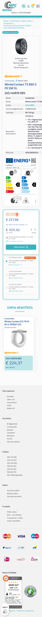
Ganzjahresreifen (14, 496)
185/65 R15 (11, 472)
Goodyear (11, 433)
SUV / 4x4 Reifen (14, 515)
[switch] (5, 612)
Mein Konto (28, 6)
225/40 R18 (12, 463)
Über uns (11, 399)
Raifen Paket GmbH (16, 291)
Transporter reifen (15, 518)
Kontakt (10, 396)
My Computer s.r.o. (16, 264)
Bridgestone (12, 424)
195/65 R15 (11, 466)
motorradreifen (13, 521)
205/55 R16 (12, 457)
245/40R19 (29, 105)
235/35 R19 (11, 469)
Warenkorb (19, 247)
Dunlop (10, 430)
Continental (12, 427)
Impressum (12, 402)
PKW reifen (12, 512)
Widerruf (11, 408)
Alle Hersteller (13, 442)
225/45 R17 (12, 460)
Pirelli (9, 439)
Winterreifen (12, 493)
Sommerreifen (13, 490)
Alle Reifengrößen (15, 475)
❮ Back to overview (10, 32)
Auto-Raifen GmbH (16, 278)
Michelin (10, 436)
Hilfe (9, 405)
